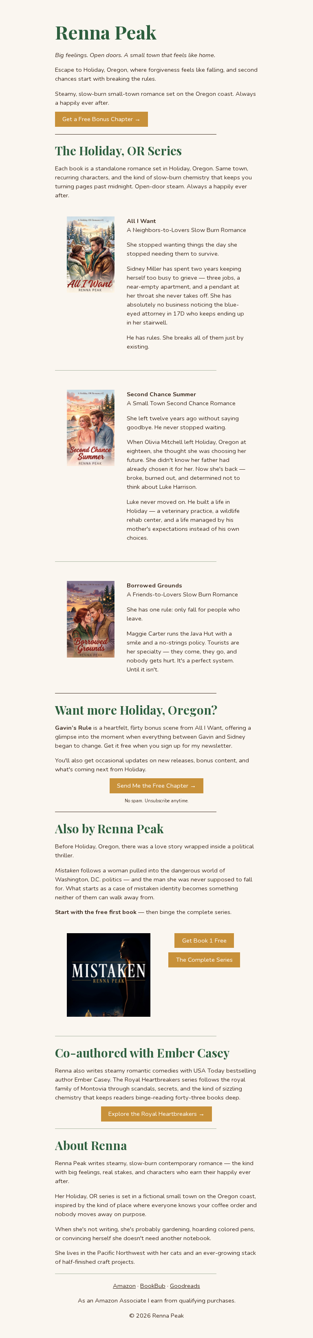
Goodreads (185, 1286)
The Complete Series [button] (204, 960)
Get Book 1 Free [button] (204, 940)
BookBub (152, 1286)
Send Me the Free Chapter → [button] (156, 786)
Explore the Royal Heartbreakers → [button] (156, 1114)
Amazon (124, 1286)
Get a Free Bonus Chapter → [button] (101, 119)
